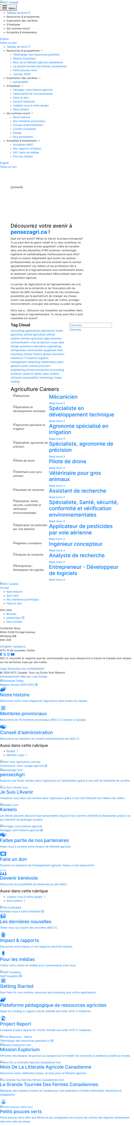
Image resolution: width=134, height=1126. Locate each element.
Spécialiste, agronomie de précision (81, 447)
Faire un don (20, 97)
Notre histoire (21, 117)
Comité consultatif (24, 129)
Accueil (4, 587)
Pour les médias (23, 156)
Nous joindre (21, 109)
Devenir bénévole (24, 101)
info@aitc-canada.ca (12, 646)
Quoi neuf (12, 595)
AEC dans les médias (26, 152)
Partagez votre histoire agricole (32, 89)
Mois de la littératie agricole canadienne (38, 62)
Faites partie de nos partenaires (33, 93)
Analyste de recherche (77, 555)
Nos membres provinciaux (29, 121)
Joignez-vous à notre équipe (31, 105)
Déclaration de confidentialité (26, 668)
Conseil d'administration (28, 125)
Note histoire (15, 591)
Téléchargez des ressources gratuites (36, 54)
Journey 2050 (21, 74)
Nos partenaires (23, 136)
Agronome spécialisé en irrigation (78, 429)
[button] (8, 7)
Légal (3, 668)
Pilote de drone (67, 461)
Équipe (17, 132)
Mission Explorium (24, 58)
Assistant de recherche (77, 491)
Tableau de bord (17, 46)
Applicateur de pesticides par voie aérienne (81, 529)
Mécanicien (63, 397)
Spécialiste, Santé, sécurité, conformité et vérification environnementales (83, 508)
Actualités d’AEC (23, 144)
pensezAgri (14, 617)
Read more (56, 403)
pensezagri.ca (29, 232)
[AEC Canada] (9, 2)
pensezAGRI (20, 82)
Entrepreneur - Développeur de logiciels (83, 570)
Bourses (11, 613)
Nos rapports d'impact (27, 148)
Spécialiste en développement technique (81, 411)
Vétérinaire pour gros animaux (75, 476)
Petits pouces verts (25, 70)
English (4, 38)
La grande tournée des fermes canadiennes (40, 66)
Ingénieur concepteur (75, 544)
